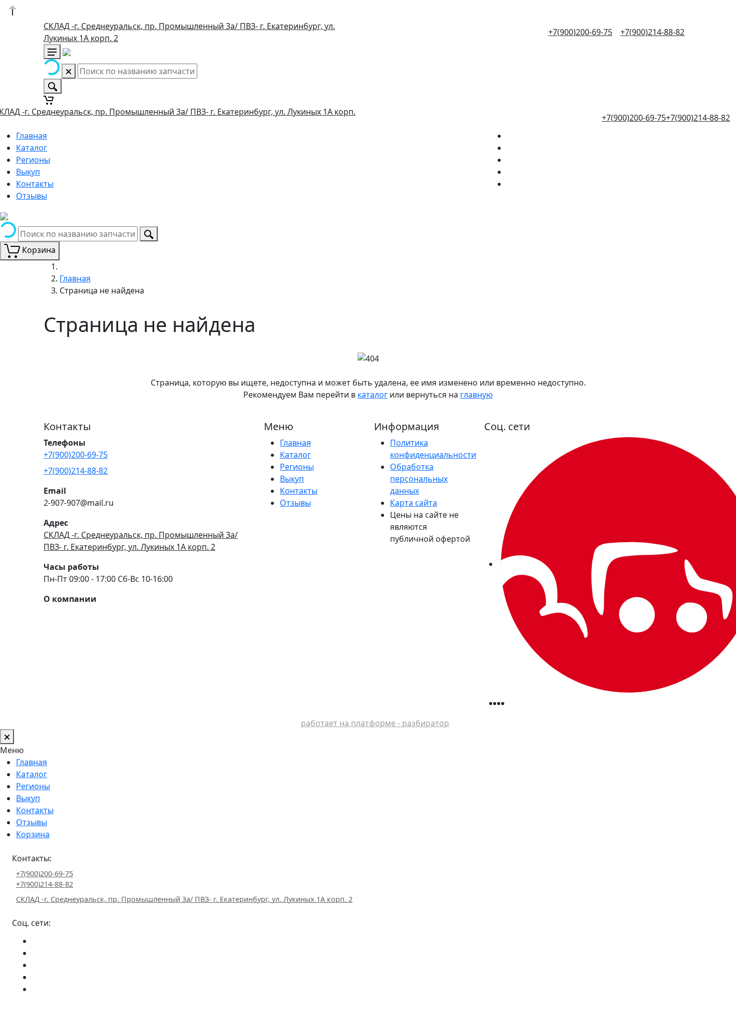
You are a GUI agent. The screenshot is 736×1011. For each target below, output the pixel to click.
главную (476, 394)
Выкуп (28, 171)
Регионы (33, 159)
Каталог (31, 147)
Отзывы (31, 195)
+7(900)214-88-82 (652, 32)
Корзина (33, 834)
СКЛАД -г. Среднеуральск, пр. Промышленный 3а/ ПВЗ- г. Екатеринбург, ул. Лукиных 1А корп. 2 (184, 899)
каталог (372, 394)
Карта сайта (413, 502)
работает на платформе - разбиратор (375, 723)
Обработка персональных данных (419, 478)
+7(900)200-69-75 (580, 32)
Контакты (35, 183)
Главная (31, 135)
